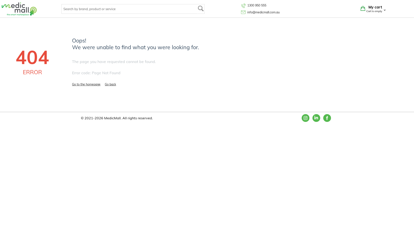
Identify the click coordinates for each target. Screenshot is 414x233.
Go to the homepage (86, 84)
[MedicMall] (19, 9)
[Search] (201, 9)
